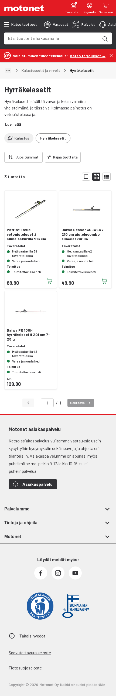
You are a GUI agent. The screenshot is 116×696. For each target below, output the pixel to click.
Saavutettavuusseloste (30, 652)
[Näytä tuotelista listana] (107, 177)
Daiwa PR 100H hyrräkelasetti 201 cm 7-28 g (28, 335)
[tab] (56, 24)
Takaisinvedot (32, 635)
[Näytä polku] (8, 70)
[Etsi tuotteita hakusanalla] (105, 38)
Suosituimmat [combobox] (27, 157)
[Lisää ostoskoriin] (49, 281)
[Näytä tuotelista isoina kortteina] (86, 177)
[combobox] (51, 38)
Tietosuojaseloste (25, 667)
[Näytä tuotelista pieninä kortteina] (96, 177)
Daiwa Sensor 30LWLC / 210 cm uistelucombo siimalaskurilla (83, 234)
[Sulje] (111, 55)
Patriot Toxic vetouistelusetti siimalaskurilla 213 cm (26, 234)
